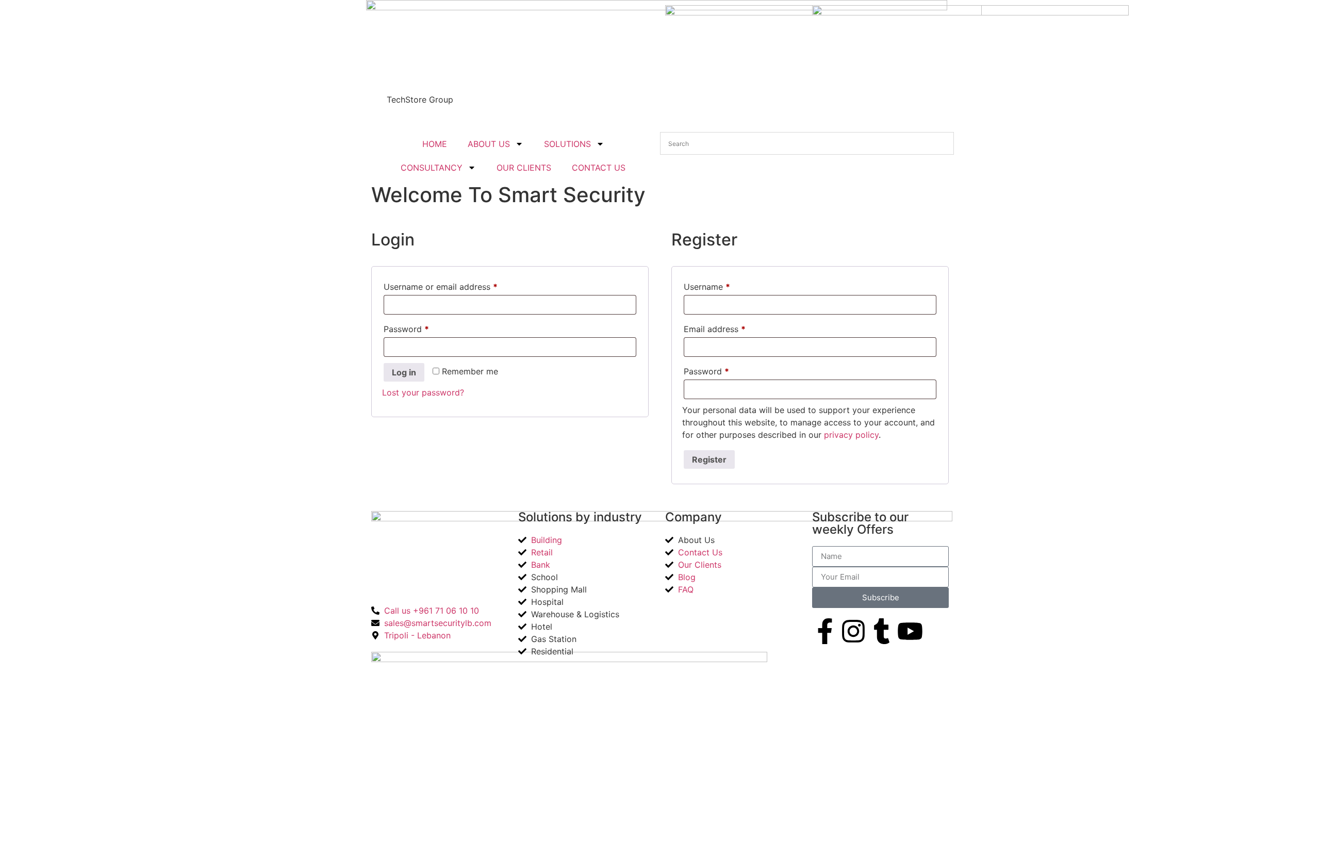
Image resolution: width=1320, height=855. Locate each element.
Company (693, 516)
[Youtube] (910, 631)
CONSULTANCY (432, 167)
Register (709, 459)
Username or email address (458, 285)
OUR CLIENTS (524, 167)
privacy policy (851, 435)
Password (423, 327)
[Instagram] (853, 631)
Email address (732, 327)
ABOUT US (489, 144)
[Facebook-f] (825, 631)
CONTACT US (598, 167)
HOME (434, 144)
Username (724, 285)
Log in (404, 372)
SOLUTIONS (567, 144)
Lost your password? (423, 392)
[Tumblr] (882, 631)
